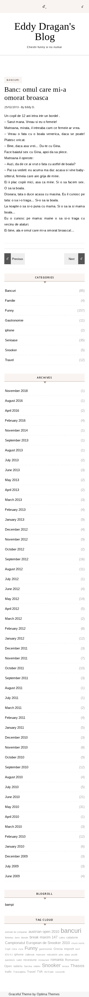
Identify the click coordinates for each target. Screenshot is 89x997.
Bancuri (13, 80)
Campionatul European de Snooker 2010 (37, 943)
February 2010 (15, 836)
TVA (40, 971)
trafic (8, 971)
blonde (24, 937)
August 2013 (14, 450)
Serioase (11, 340)
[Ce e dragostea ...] (75, 258)
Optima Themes (48, 994)
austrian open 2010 (44, 932)
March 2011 (13, 708)
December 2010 (16, 737)
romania (57, 960)
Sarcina (28, 966)
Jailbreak (30, 954)
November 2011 (16, 658)
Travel (9, 360)
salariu (17, 966)
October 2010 (14, 757)
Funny (9, 310)
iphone (9, 330)
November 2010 (16, 747)
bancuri (71, 930)
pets (61, 954)
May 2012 (12, 599)
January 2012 (14, 638)
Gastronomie (14, 320)
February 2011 (15, 717)
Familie (10, 300)
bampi (9, 904)
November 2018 (16, 391)
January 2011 (14, 727)
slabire (36, 966)
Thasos (77, 965)
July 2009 (12, 866)
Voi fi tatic (49, 972)
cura (20, 949)
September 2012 (16, 559)
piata (67, 954)
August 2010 (14, 777)
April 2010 (12, 816)
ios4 (77, 949)
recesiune (30, 959)
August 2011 (13, 688)
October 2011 (14, 668)
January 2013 (14, 519)
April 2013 (12, 490)
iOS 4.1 (9, 954)
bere (17, 937)
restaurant (43, 960)
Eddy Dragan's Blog (44, 31)
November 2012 (16, 539)
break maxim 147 (43, 937)
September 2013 (16, 440)
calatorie (72, 937)
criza (14, 949)
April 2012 (12, 608)
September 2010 (16, 767)
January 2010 (14, 846)
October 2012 (14, 549)
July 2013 (12, 460)
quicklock (10, 960)
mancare (40, 954)
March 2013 (13, 500)
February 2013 (15, 509)
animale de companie (16, 932)
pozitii (74, 954)
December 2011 (16, 648)
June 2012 (12, 589)
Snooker (11, 350)
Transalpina (19, 972)
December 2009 (16, 856)
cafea (62, 937)
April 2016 (12, 410)
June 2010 (12, 797)
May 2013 (12, 480)
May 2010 (12, 807)
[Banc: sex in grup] (14, 258)
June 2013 (12, 470)
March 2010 (13, 826)
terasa (65, 966)
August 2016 (14, 400)
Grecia (58, 948)
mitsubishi (52, 954)
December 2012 (16, 529)
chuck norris (77, 943)
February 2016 (15, 420)
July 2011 (11, 698)
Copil (7, 949)
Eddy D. (30, 107)
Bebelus (9, 937)
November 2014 (16, 430)
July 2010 (12, 787)
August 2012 (14, 569)
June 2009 (12, 876)
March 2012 (13, 618)
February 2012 (15, 628)
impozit (69, 948)
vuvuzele (60, 972)
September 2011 (16, 678)
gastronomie (45, 949)
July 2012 (12, 579)
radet (19, 960)
